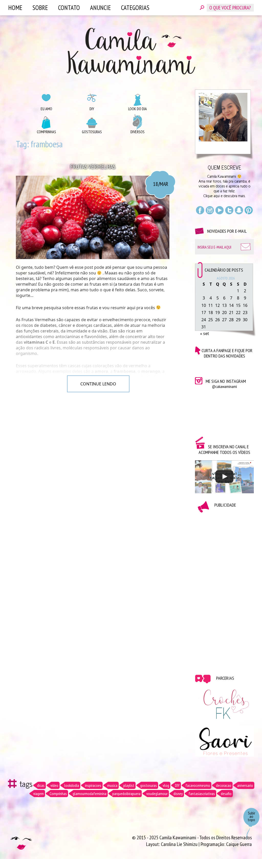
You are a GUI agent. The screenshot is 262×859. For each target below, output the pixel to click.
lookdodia (71, 785)
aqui (217, 196)
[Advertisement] (224, 589)
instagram (210, 210)
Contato (69, 8)
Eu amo (46, 108)
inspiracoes (93, 785)
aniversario (245, 785)
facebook (200, 210)
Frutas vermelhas (92, 167)
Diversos (137, 131)
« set (204, 333)
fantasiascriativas (202, 793)
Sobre (40, 8)
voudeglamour (157, 793)
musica (112, 785)
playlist (128, 785)
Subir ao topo (251, 816)
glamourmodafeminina (89, 793)
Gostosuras (92, 131)
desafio (226, 793)
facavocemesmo (197, 785)
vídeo (54, 785)
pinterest (249, 210)
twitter (229, 210)
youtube (219, 210)
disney (178, 793)
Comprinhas (46, 131)
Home (15, 8)
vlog (166, 785)
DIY (92, 108)
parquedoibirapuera (126, 793)
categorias (135, 8)
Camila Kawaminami (131, 51)
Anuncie (100, 8)
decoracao (223, 785)
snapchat (239, 210)
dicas (41, 785)
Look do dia (137, 108)
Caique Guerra (239, 844)
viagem (38, 793)
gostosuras (148, 785)
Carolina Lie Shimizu (180, 844)
